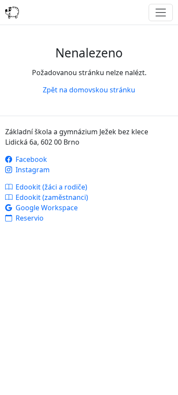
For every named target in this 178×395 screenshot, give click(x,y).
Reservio (29, 218)
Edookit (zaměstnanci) (51, 197)
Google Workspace (46, 207)
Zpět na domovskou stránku (89, 90)
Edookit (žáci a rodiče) (50, 187)
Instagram (32, 169)
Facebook (30, 159)
